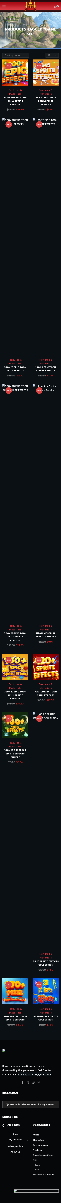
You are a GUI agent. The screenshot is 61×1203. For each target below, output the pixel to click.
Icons (37, 1164)
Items (38, 1169)
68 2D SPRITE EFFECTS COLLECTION (46, 962)
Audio (36, 1134)
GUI (35, 1160)
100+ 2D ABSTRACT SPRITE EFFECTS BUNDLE (15, 753)
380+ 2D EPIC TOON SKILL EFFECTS (15, 368)
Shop (34, 24)
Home (26, 24)
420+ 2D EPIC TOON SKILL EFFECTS (46, 693)
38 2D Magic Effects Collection (45, 1017)
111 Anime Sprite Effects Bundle (46, 634)
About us (15, 1151)
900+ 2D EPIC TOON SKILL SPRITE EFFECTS (15, 101)
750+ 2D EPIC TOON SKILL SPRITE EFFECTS (15, 695)
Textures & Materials (15, 92)
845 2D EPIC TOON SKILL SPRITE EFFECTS (46, 101)
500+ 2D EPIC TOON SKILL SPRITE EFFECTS (15, 636)
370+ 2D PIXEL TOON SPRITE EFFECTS (15, 1017)
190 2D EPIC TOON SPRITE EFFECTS (46, 368)
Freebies (37, 1150)
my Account (15, 1139)
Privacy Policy (15, 1146)
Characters (38, 1140)
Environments (40, 1145)
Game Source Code (43, 1155)
